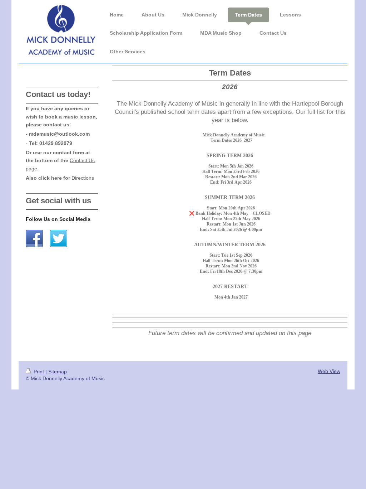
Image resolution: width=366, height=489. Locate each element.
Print (38, 371)
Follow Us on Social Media (58, 219)
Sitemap (57, 371)
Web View (329, 371)
